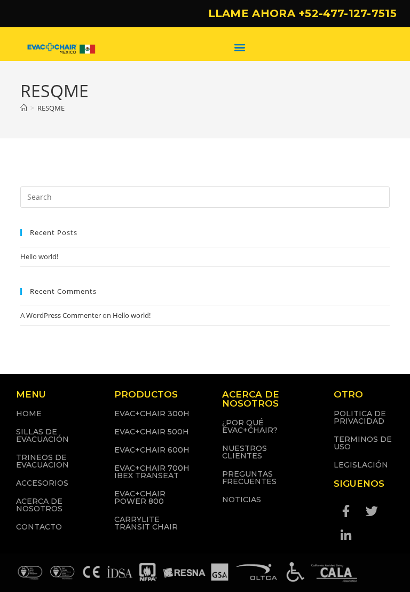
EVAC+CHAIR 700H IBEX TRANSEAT (152, 471)
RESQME (51, 108)
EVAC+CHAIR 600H (152, 450)
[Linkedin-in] (346, 536)
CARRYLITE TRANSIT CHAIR (146, 523)
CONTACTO (39, 527)
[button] (239, 47)
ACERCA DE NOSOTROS (39, 504)
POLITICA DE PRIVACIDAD (360, 417)
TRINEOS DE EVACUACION (42, 461)
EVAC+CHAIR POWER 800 (139, 497)
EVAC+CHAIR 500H (151, 432)
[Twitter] (372, 511)
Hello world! (39, 256)
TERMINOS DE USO (363, 442)
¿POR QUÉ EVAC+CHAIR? (250, 426)
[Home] (23, 108)
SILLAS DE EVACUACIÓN (42, 435)
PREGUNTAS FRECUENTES (249, 477)
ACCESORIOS (42, 483)
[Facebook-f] (346, 511)
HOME (29, 413)
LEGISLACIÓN (361, 465)
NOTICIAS (241, 499)
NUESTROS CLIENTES (244, 452)
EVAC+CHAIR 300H (152, 413)
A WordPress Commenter (60, 315)
